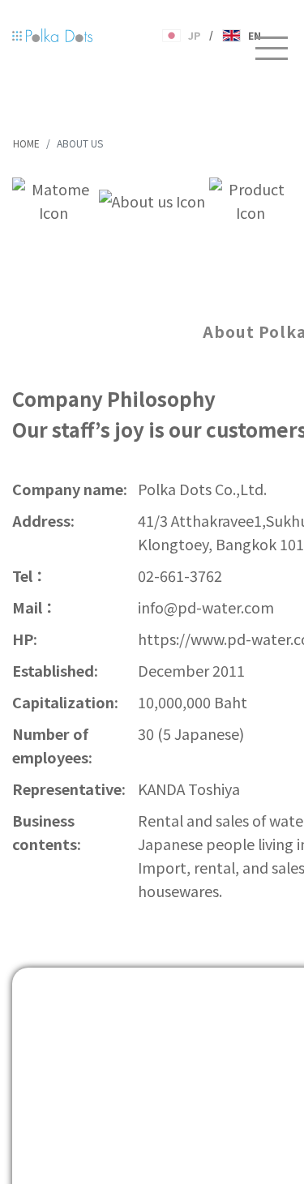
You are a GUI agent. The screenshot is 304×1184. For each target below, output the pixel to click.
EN (255, 35)
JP (194, 35)
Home (26, 143)
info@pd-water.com (206, 607)
